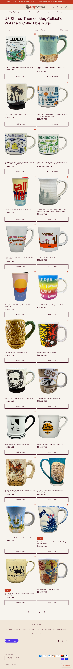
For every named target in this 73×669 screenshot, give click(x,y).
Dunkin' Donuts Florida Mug (46, 257)
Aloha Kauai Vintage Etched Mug (15, 114)
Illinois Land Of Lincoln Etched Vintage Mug (19, 398)
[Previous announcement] (5, 2)
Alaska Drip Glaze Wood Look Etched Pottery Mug (52, 68)
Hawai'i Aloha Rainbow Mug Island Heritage (51, 305)
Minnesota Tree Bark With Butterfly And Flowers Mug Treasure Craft (20, 491)
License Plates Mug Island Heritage (48, 398)
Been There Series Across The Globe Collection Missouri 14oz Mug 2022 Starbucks (20, 163)
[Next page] (50, 612)
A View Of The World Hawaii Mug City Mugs (19, 67)
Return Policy (50, 629)
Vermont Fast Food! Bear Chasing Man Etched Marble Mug (19, 594)
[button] (5, 7)
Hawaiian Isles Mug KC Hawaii (46, 352)
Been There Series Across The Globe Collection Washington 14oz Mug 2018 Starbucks (52, 163)
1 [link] (23, 612)
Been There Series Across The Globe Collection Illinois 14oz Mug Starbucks (52, 115)
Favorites (39, 629)
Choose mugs (52, 76)
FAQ (33, 629)
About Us (9, 629)
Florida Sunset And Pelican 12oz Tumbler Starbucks (18, 305)
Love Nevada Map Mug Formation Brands (18, 444)
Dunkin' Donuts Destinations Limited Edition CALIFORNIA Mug (18, 258)
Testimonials (36, 634)
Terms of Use (61, 629)
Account (17, 629)
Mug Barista (13, 664)
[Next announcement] (68, 2)
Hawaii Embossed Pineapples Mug (16, 352)
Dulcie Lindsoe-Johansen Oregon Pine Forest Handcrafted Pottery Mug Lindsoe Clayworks (51, 210)
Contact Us (26, 629)
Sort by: (36, 30)
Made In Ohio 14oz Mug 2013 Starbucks (50, 444)
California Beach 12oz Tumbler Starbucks (18, 209)
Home (6, 12)
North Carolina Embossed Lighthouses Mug (18, 538)
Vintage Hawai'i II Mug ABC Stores (48, 589)
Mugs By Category (15, 12)
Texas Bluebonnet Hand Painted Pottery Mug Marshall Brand (51, 542)
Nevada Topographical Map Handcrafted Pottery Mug (50, 491)
